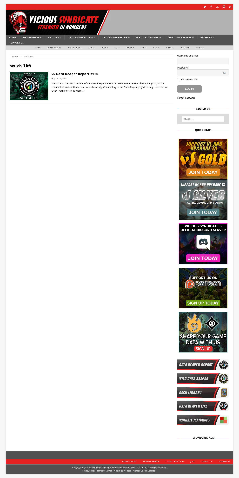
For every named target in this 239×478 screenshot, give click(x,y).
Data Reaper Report (114, 37)
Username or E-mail (187, 55)
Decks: (38, 47)
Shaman (170, 47)
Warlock (185, 47)
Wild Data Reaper (147, 37)
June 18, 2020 (60, 78)
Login (12, 37)
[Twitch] (224, 7)
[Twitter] (205, 7)
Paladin (130, 47)
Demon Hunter (74, 47)
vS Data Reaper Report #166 (75, 74)
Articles (53, 37)
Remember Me (188, 79)
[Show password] (224, 72)
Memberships (31, 37)
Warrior (200, 47)
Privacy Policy (129, 461)
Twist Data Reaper (179, 37)
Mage (117, 47)
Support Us (16, 42)
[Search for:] (203, 119)
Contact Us (206, 461)
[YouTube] (217, 7)
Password (182, 67)
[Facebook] (211, 7)
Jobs (192, 461)
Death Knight (54, 47)
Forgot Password (186, 97)
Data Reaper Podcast (81, 37)
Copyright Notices (175, 461)
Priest (144, 47)
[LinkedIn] (230, 7)
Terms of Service (151, 461)
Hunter (104, 47)
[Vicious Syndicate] (58, 33)
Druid (91, 47)
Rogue (156, 47)
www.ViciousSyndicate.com (122, 467)
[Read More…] (76, 90)
